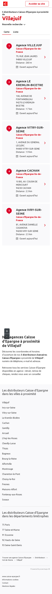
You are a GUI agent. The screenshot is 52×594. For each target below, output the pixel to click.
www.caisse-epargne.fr (11, 576)
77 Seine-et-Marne (11, 530)
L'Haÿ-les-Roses (9, 438)
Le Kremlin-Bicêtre (11, 418)
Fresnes (5, 484)
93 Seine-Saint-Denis (12, 545)
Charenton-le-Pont (11, 474)
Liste (15, 32)
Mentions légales (8, 586)
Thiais (5, 448)
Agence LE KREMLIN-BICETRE (29, 83)
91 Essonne (7, 535)
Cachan (5, 423)
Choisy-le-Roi (8, 479)
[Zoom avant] (7, 331)
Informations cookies (10, 580)
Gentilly (5, 428)
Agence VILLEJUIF (29, 45)
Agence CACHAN (27, 170)
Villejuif (5, 402)
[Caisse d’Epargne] (5, 4)
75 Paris (6, 525)
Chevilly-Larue (9, 443)
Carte (6, 32)
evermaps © (45, 569)
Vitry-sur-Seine (9, 413)
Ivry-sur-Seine (8, 407)
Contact (5, 583)
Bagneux (6, 453)
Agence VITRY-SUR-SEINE (30, 129)
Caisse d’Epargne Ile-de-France (28, 50)
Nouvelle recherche (12, 24)
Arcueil (5, 433)
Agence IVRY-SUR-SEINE (29, 211)
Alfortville (7, 464)
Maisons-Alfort (9, 489)
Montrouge (7, 469)
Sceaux (5, 499)
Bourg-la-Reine (9, 459)
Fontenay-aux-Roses (12, 494)
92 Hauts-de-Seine (11, 540)
